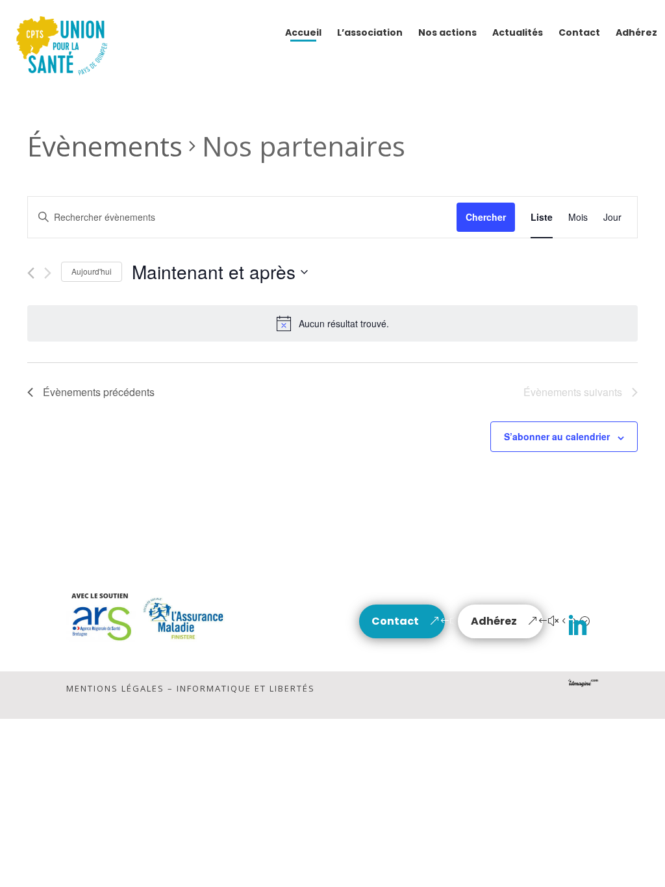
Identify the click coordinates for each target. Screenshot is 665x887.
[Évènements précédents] (30, 273)
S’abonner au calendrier (557, 436)
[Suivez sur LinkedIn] (577, 626)
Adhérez (494, 621)
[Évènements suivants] (47, 273)
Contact (395, 621)
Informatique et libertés (246, 688)
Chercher (486, 216)
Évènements (104, 145)
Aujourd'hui (91, 271)
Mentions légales (115, 688)
